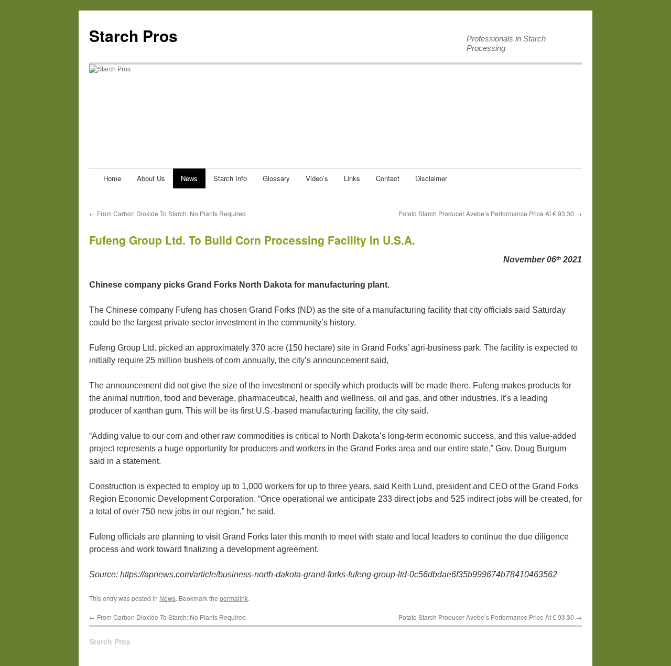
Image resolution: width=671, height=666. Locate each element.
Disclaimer (431, 178)
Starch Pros (133, 35)
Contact (387, 178)
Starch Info (230, 178)
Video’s (317, 178)
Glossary (276, 178)
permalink (234, 598)
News (189, 178)
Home (112, 178)
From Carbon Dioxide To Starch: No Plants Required (167, 213)
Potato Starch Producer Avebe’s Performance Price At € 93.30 (490, 213)
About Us (151, 178)
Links (352, 178)
